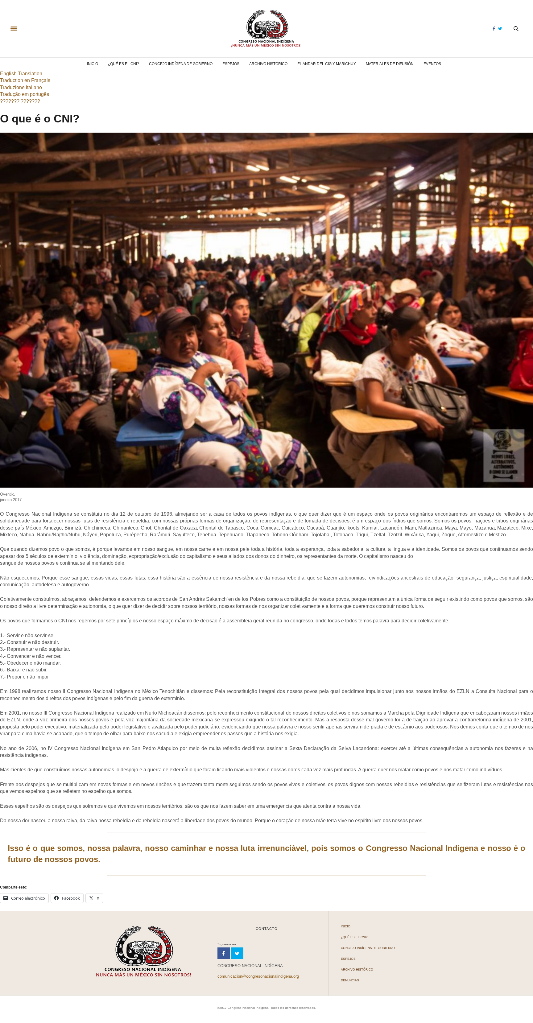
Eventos (432, 64)
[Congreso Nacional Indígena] (266, 28)
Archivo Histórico (268, 64)
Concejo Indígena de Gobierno (181, 64)
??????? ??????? (20, 101)
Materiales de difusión (390, 64)
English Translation (21, 73)
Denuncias (350, 980)
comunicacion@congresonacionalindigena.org (258, 976)
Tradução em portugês (24, 94)
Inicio (92, 64)
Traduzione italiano (21, 87)
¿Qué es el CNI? (123, 64)
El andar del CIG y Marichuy (326, 64)
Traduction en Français (25, 80)
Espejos (230, 64)
